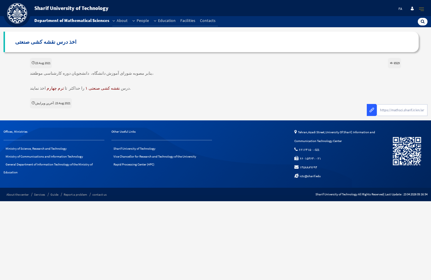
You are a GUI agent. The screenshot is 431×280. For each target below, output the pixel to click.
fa (400, 8)
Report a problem (75, 194)
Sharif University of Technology (134, 148)
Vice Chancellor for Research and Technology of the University (154, 156)
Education (166, 20)
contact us (99, 194)
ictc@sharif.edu (309, 176)
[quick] (421, 9)
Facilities (187, 20)
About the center (17, 194)
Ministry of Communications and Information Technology (44, 156)
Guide (54, 194)
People (142, 20)
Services (39, 194)
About (122, 20)
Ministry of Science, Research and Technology (36, 148)
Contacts (208, 20)
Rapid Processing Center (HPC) (133, 164)
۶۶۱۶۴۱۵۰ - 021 (308, 150)
